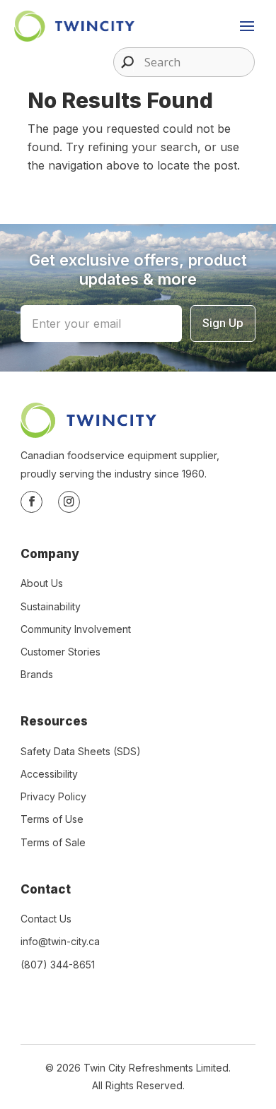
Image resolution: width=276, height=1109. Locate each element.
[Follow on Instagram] (69, 502)
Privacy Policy (53, 796)
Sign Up (222, 323)
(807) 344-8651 (58, 965)
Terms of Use (52, 819)
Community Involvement (76, 629)
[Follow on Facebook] (31, 502)
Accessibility (49, 774)
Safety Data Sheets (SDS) (81, 751)
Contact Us (46, 919)
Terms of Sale (53, 842)
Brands (37, 674)
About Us (42, 583)
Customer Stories (60, 652)
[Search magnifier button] (124, 62)
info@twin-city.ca (60, 941)
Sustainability (51, 606)
